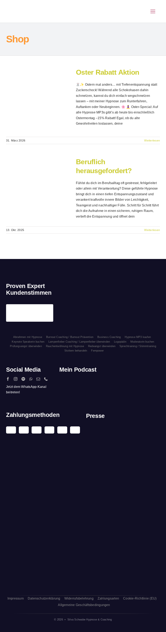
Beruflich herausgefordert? (31, 190)
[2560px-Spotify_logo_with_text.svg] (70, 382)
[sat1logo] (123, 528)
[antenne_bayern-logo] (123, 469)
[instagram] (15, 379)
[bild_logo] (123, 550)
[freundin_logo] (123, 492)
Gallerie (46, 100)
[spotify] (23, 379)
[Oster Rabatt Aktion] (38, 100)
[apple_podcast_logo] (89, 382)
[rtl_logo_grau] (123, 513)
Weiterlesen (152, 140)
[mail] (38, 379)
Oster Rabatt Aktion (31, 100)
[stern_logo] (123, 447)
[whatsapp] (30, 379)
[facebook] (8, 379)
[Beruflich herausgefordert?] (38, 189)
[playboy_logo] (123, 429)
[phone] (46, 379)
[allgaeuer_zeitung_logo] (123, 579)
